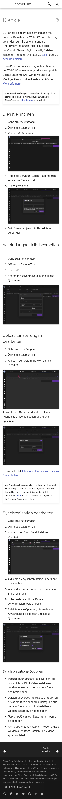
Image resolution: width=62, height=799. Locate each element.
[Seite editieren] (57, 20)
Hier (19, 495)
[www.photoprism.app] (42, 793)
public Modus (26, 100)
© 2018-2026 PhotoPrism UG (17, 787)
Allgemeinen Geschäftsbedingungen (32, 768)
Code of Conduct (38, 771)
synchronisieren (12, 59)
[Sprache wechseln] (48, 4)
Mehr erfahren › (12, 83)
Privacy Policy (9, 771)
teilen (45, 54)
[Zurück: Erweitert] (5, 750)
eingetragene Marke (33, 761)
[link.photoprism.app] (5, 793)
